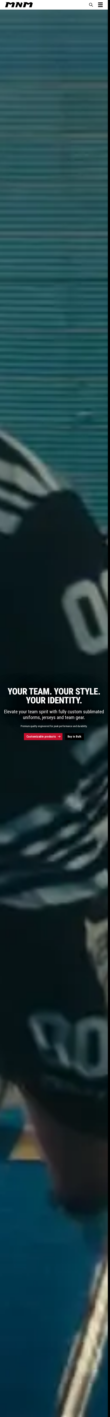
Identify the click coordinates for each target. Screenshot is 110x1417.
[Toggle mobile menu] (100, 4)
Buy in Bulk (74, 736)
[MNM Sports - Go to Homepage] (19, 4)
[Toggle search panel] (91, 5)
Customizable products (41, 736)
